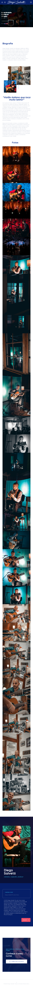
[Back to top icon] (16, 982)
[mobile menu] (31, 2)
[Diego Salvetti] (16, 2)
